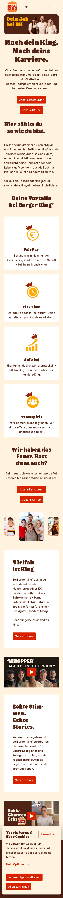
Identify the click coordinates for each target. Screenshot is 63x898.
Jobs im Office (31, 110)
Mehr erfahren (24, 636)
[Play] (31, 672)
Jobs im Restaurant (31, 99)
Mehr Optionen (15, 864)
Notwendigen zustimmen (24, 877)
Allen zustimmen (18, 886)
